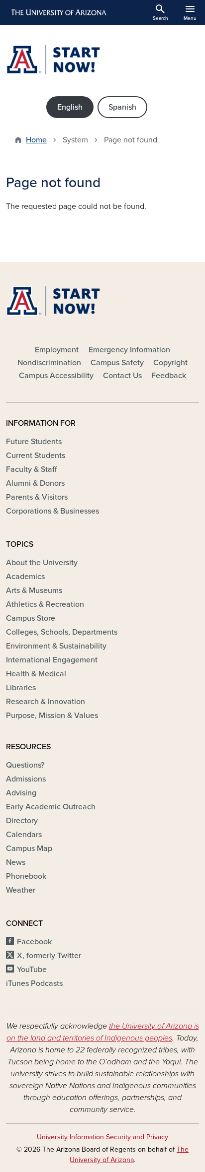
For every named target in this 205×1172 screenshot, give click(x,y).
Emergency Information (129, 350)
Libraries (21, 688)
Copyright (170, 363)
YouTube (32, 970)
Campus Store (30, 618)
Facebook (34, 942)
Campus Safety (117, 363)
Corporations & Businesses (52, 511)
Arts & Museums (34, 590)
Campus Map (29, 848)
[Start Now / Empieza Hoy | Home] (102, 59)
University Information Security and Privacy (102, 1137)
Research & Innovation (45, 702)
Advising (21, 793)
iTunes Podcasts (34, 983)
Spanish (122, 107)
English (70, 107)
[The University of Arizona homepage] (58, 12)
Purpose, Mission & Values (52, 715)
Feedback (168, 376)
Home (36, 140)
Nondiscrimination (49, 363)
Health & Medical (36, 674)
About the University (42, 563)
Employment (57, 350)
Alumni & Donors (35, 483)
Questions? (25, 765)
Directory (22, 821)
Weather (20, 890)
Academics (25, 577)
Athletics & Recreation (45, 604)
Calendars (24, 835)
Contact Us (122, 376)
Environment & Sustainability (56, 646)
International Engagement (52, 660)
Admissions (26, 779)
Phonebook (26, 876)
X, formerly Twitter (49, 956)
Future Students (34, 442)
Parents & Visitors (37, 497)
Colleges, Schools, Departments (61, 632)
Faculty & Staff (31, 469)
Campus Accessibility (56, 376)
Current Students (35, 455)
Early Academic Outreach (51, 807)
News (15, 862)
